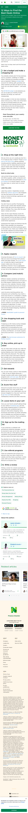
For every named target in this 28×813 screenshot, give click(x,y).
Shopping (15, 499)
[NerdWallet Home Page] (5, 2)
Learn (6, 6)
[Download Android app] (19, 625)
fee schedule (11, 757)
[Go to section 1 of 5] (9, 595)
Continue (14, 810)
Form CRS (12, 753)
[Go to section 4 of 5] (16, 595)
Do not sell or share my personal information (8, 691)
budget (19, 81)
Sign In (17, 2)
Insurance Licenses (14, 724)
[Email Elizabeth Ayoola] (11, 546)
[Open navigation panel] (2, 2)
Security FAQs (18, 643)
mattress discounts (12, 192)
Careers (5, 645)
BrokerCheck (6, 758)
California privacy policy (7, 682)
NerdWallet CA (15, 796)
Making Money (18, 496)
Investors (5, 666)
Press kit (5, 664)
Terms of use (6, 674)
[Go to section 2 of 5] (11, 595)
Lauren (15, 523)
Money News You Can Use (8, 493)
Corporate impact (7, 647)
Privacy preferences (6, 686)
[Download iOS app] (8, 625)
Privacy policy (6, 679)
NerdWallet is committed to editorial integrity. (13, 48)
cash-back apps (14, 377)
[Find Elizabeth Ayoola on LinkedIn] (13, 546)
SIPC (7, 751)
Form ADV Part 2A (19, 753)
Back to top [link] (6, 513)
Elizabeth (15, 544)
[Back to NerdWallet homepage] (2, 7)
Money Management (7, 496)
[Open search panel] (11, 2)
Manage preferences (14, 806)
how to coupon (18, 257)
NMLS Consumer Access (8, 713)
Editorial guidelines (5, 654)
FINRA (4, 751)
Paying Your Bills (6, 499)
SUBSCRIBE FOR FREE (14, 127)
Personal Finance (6, 503)
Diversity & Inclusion (6, 650)
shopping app (15, 405)
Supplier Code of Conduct (7, 677)
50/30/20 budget (9, 91)
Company (5, 641)
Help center (18, 641)
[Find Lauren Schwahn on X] (11, 525)
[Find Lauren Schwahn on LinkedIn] (16, 525)
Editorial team (6, 660)
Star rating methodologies (7, 657)
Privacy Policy (8, 754)
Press (4, 662)
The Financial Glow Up (8, 490)
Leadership (6, 643)
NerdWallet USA (15, 793)
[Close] (26, 798)
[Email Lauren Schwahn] (13, 525)
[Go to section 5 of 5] (18, 595)
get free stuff (6, 394)
